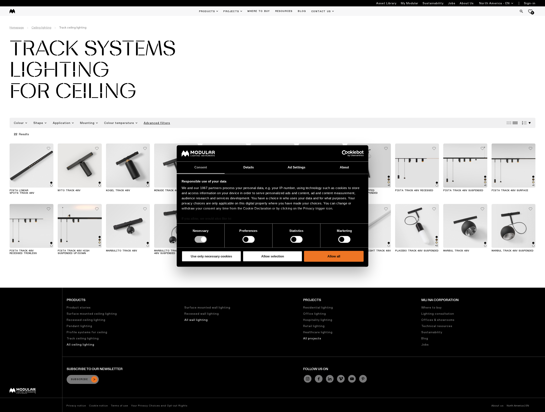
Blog (424, 338)
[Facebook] (318, 379)
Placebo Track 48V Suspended (417, 251)
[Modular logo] (22, 393)
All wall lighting (196, 320)
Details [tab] (248, 167)
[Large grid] (508, 122)
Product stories (79, 307)
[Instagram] (307, 379)
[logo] (12, 11)
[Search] (521, 11)
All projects (312, 338)
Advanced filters (157, 123)
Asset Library (386, 3)
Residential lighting (318, 307)
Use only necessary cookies (211, 256)
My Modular (409, 3)
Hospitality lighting (317, 320)
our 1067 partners (208, 188)
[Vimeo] (340, 379)
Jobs (451, 3)
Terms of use (119, 405)
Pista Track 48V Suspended (463, 190)
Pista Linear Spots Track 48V (22, 191)
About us (497, 405)
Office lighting (314, 314)
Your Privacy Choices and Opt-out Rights (159, 405)
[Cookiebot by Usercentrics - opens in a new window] (345, 153)
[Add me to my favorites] (48, 147)
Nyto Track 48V (69, 190)
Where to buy (431, 307)
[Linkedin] (329, 379)
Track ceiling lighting (83, 338)
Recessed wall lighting (201, 314)
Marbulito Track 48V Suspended (166, 252)
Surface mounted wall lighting (207, 307)
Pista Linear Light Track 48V (369, 251)
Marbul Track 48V (456, 251)
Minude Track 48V (167, 190)
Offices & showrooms (438, 320)
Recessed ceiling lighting (86, 320)
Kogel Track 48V (118, 190)
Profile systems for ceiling (87, 332)
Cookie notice (98, 405)
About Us (467, 3)
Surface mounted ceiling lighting (92, 314)
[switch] (248, 239)
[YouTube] (351, 379)
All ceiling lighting (80, 344)
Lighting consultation (437, 314)
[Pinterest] (363, 379)
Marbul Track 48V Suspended (513, 251)
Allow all (333, 256)
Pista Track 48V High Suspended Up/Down (73, 252)
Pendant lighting (79, 326)
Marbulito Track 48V (121, 251)
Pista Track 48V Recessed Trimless (23, 252)
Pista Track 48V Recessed (414, 190)
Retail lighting (314, 326)
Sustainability (433, 3)
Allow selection (272, 256)
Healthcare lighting (318, 332)
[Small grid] (515, 122)
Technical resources (436, 326)
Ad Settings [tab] (296, 167)
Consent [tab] (200, 167)
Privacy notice (76, 405)
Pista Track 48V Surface (510, 190)
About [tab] (344, 167)
